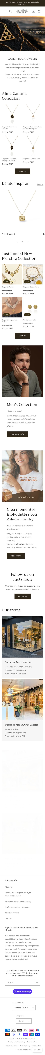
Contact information (24, 1049)
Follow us (22, 596)
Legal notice (36, 1046)
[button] (5, 11)
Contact (8, 918)
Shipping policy (25, 1046)
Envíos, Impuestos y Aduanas (17, 907)
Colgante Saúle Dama (31, 287)
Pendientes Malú (29, 320)
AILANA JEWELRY (21, 1039)
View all (22, 171)
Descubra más (17, 434)
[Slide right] (28, 241)
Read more (16, 556)
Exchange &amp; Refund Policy (18, 902)
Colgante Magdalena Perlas (9, 321)
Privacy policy (32, 1042)
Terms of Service (12, 913)
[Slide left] (17, 241)
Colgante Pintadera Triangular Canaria (9, 160)
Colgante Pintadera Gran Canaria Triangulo (32, 128)
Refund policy (20, 1042)
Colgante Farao (7, 287)
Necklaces (7, 234)
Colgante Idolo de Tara (31, 159)
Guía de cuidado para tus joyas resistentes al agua (18, 894)
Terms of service (12, 1046)
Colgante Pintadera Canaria (9, 128)
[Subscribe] (37, 983)
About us (8, 887)
